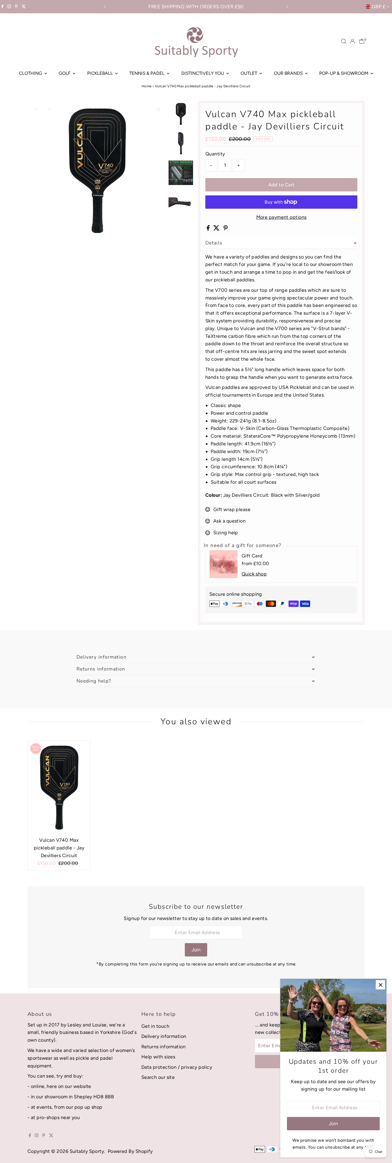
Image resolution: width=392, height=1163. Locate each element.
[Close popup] (380, 984)
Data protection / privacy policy (176, 1067)
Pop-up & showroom (344, 73)
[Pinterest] (16, 6)
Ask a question (229, 521)
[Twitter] (23, 6)
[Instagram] (9, 6)
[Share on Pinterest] (225, 229)
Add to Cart (281, 185)
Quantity (215, 154)
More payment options (281, 217)
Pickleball (100, 73)
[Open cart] (362, 41)
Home (147, 86)
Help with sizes (158, 1057)
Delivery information (163, 1036)
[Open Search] (343, 41)
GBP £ (378, 7)
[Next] (287, 7)
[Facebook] (2, 6)
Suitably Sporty (87, 1151)
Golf (65, 73)
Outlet (249, 73)
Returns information (163, 1047)
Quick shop (254, 574)
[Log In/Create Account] (352, 41)
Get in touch (155, 1026)
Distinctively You (203, 73)
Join (196, 950)
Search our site (158, 1077)
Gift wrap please (231, 509)
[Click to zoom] (159, 110)
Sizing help (225, 533)
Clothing (31, 73)
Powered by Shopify (130, 1151)
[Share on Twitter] (217, 229)
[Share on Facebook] (209, 229)
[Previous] (105, 7)
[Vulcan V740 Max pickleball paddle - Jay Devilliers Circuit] (59, 787)
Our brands (289, 73)
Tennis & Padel (147, 73)
